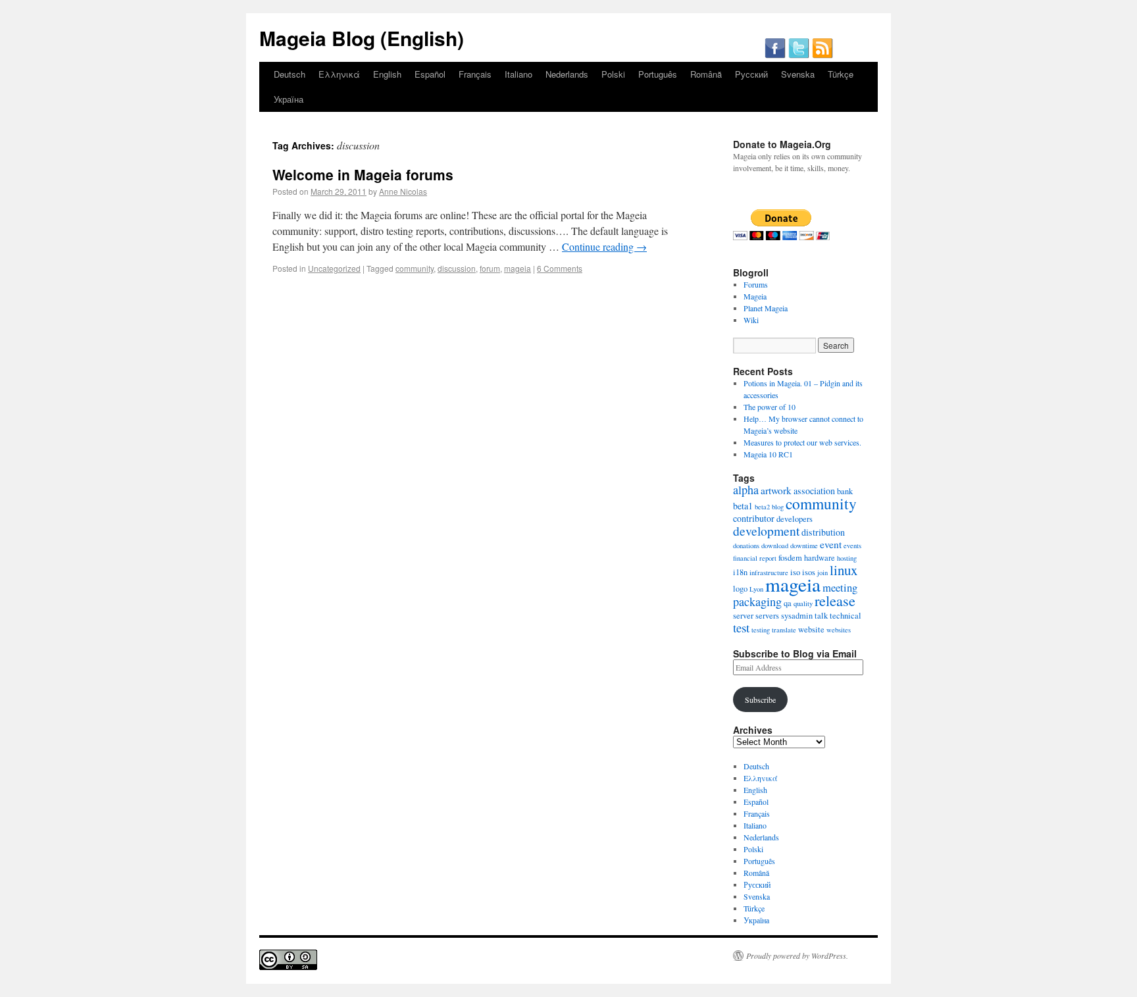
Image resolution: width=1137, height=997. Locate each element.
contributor (753, 518)
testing (760, 629)
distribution (823, 532)
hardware (819, 557)
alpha (746, 490)
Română (706, 74)
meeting (839, 587)
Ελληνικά (339, 74)
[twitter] (798, 55)
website (811, 629)
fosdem (790, 557)
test (741, 627)
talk (821, 615)
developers (794, 518)
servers (767, 615)
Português (657, 74)
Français (475, 74)
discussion (457, 268)
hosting (847, 558)
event (831, 544)
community (414, 268)
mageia (517, 268)
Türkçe (840, 74)
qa (788, 603)
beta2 (762, 506)
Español (430, 74)
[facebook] (775, 55)
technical (845, 615)
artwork (776, 490)
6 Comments (559, 268)
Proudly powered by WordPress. (797, 955)
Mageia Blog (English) (361, 38)
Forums (756, 284)
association (814, 490)
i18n (740, 572)
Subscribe (760, 699)
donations (746, 545)
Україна (288, 99)
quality (803, 603)
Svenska (798, 74)
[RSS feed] (822, 55)
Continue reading (604, 246)
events (852, 545)
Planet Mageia (766, 308)
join (822, 572)
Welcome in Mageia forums (362, 174)
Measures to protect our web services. (802, 442)
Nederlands (566, 74)
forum (490, 268)
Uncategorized (334, 268)
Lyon (756, 589)
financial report (754, 558)
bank (845, 491)
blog (778, 506)
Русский (751, 74)
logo (740, 588)
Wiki (751, 320)
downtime (804, 545)
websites (838, 629)
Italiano (518, 74)
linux (843, 570)
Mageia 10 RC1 (768, 454)
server (743, 615)
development (766, 531)
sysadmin (797, 615)
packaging (757, 601)
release (835, 600)
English (387, 74)
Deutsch (289, 74)
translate (784, 629)
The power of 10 (770, 406)
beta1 (743, 505)
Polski (613, 74)
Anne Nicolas (403, 191)
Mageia (755, 296)
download (774, 545)
